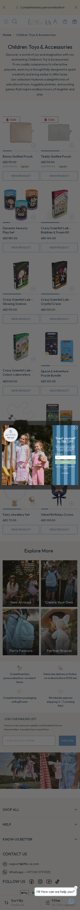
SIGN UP (65, 462)
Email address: (59, 454)
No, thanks (65, 473)
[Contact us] (71, 901)
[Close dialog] (75, 427)
